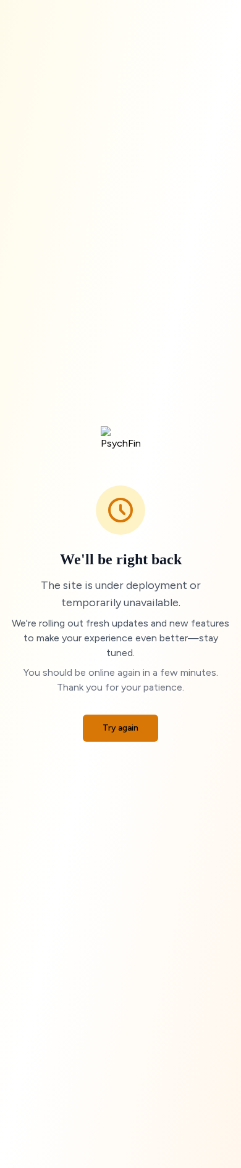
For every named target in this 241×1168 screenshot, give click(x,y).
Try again (120, 728)
